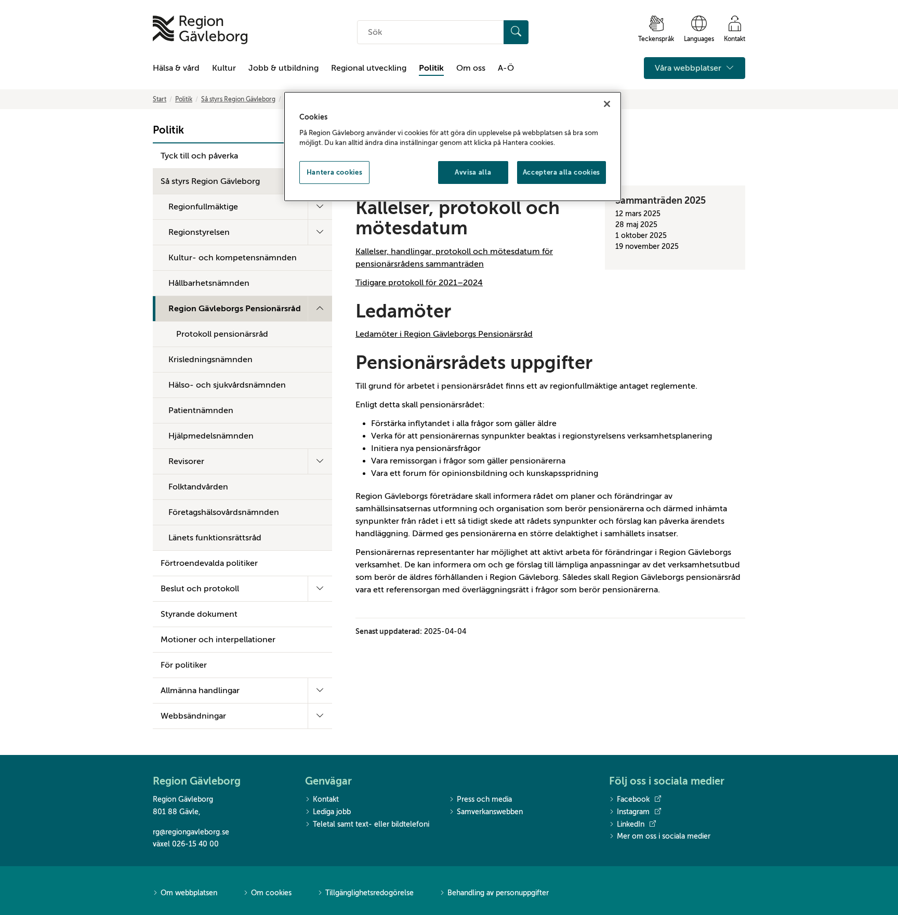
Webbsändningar (193, 716)
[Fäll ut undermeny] (320, 206)
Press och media (484, 799)
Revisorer (186, 461)
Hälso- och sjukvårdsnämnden (227, 385)
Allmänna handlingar (200, 690)
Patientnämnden (200, 410)
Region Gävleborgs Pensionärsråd (234, 308)
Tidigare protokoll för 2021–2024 (419, 282)
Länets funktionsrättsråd (214, 537)
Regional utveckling (368, 68)
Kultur (224, 68)
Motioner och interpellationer (218, 639)
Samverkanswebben (490, 812)
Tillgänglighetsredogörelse (369, 893)
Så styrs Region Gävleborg (238, 99)
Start (159, 99)
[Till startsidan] (200, 30)
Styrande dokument (199, 614)
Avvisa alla (473, 172)
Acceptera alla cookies (561, 172)
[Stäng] (607, 103)
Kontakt (326, 799)
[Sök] (516, 32)
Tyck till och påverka (199, 156)
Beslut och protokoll (200, 588)
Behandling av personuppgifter (498, 893)
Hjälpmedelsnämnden (211, 436)
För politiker (184, 665)
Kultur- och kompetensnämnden (232, 257)
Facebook (633, 799)
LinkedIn (630, 824)
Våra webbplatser (689, 68)
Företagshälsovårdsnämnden (223, 512)
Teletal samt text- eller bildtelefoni (371, 824)
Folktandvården (198, 487)
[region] (453, 146)
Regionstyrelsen (199, 232)
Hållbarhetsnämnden (208, 283)
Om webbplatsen (189, 893)
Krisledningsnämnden (210, 359)
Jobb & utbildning (283, 68)
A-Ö (506, 68)
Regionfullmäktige (203, 206)
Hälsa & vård (176, 68)
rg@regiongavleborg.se (191, 832)
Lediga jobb (332, 812)
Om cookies (271, 893)
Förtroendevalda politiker (209, 563)
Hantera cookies (335, 172)
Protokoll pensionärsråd (222, 334)
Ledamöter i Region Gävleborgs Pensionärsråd (444, 334)
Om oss (470, 68)
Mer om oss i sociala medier (663, 836)
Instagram (633, 812)
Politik (431, 68)
